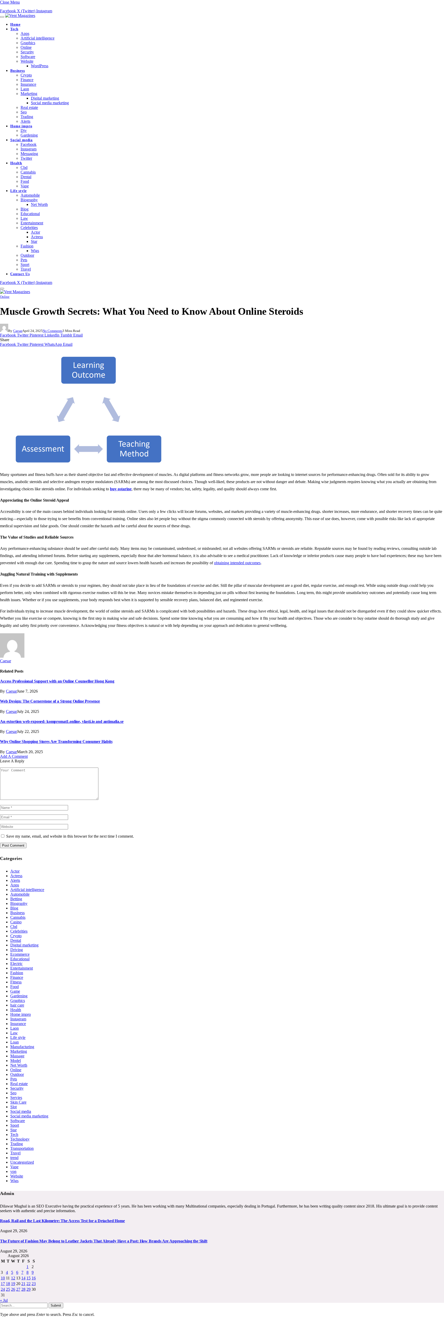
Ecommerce (20, 954)
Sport (25, 264)
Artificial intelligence (37, 38)
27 (18, 1289)
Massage (17, 1056)
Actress (37, 237)
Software (28, 56)
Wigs (35, 250)
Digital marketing (45, 98)
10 (3, 1278)
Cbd (24, 167)
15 (28, 1278)
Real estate (29, 107)
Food (25, 181)
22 (28, 1283)
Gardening (29, 135)
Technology (20, 1139)
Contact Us (20, 274)
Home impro (21, 126)
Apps (25, 33)
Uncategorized (22, 1162)
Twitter (26, 158)
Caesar (17, 331)
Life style (18, 191)
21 (23, 1283)
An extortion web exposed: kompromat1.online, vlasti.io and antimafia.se (62, 721)
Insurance (28, 84)
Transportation (22, 1148)
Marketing (29, 93)
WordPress (39, 66)
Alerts (25, 121)
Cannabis (28, 172)
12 (13, 1278)
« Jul (4, 1300)
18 (8, 1283)
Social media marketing (50, 103)
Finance (27, 80)
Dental (26, 177)
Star (34, 241)
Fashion (27, 246)
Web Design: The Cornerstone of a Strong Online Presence (50, 701)
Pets (24, 260)
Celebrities (29, 227)
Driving (16, 949)
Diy (24, 130)
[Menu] (2, 17)
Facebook (28, 144)
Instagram (28, 149)
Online (26, 47)
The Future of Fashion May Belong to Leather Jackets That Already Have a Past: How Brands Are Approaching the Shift (103, 1241)
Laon (25, 89)
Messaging (29, 153)
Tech (14, 29)
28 (23, 1289)
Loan (14, 1042)
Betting (16, 899)
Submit (56, 1305)
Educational (30, 214)
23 (34, 1283)
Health (16, 163)
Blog (25, 209)
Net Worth (39, 204)
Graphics (28, 43)
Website (27, 61)
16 (34, 1278)
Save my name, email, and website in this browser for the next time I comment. (70, 836)
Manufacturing (22, 1047)
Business (17, 71)
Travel (26, 269)
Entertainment (32, 223)
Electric (16, 963)
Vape (25, 186)
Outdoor (27, 255)
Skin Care (18, 1102)
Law (24, 218)
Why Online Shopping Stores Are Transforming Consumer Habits (56, 741)
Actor (35, 232)
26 (13, 1289)
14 (23, 1278)
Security (27, 52)
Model (15, 1060)
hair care (17, 1005)
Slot (13, 1107)
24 (3, 1289)
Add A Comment (14, 756)
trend (14, 1157)
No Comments (52, 331)
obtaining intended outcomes (237, 563)
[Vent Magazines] (20, 15)
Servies (16, 1097)
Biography (29, 200)
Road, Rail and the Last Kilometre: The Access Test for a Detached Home (62, 1221)
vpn (13, 1171)
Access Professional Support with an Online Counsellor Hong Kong (57, 681)
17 (3, 1283)
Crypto (26, 75)
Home (15, 24)
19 (13, 1283)
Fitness (16, 982)
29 (28, 1289)
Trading (27, 116)
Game (15, 991)
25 (8, 1289)
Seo (24, 112)
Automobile (30, 195)
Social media (21, 140)
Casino (16, 922)
